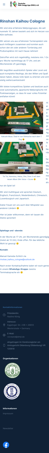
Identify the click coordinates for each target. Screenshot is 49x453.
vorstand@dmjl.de (15, 336)
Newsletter (8, 428)
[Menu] (4, 4)
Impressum (8, 413)
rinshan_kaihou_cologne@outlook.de (17, 259)
